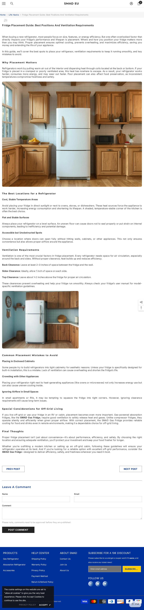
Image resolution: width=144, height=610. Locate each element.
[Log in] (131, 3)
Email (76, 494)
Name (5, 494)
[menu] (3, 3)
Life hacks (14, 15)
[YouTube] (105, 583)
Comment (6, 505)
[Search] (12, 3)
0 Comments (31, 30)
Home (2, 15)
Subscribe (132, 569)
